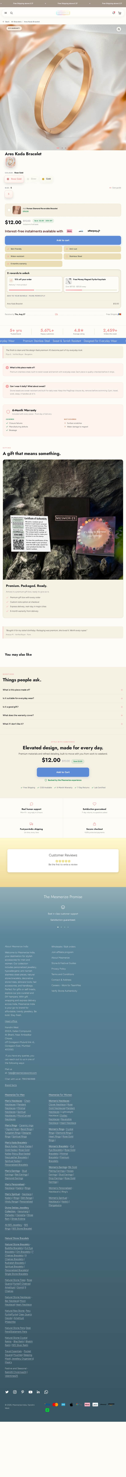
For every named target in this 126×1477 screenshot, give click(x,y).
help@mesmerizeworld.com (22, 1072)
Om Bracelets (23, 1251)
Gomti (20, 1287)
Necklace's (54, 1201)
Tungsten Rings (12, 1132)
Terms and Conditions (62, 974)
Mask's (8, 1362)
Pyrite (16, 1283)
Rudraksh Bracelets (14, 1262)
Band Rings (26, 1129)
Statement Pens (18, 1331)
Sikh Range (26, 1197)
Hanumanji (23, 1211)
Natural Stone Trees (15, 1280)
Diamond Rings (63, 1132)
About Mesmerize (60, 957)
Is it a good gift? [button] (10, 707)
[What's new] (114, 13)
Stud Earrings (66, 1174)
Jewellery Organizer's (22, 1358)
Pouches (17, 1355)
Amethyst (10, 1287)
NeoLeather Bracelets (16, 1157)
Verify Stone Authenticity (64, 990)
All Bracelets (16, 22)
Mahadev (9, 1215)
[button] (5, 13)
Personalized (26, 1201)
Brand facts (11, 1085)
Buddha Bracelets (14, 1248)
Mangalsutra (55, 1205)
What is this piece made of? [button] (16, 690)
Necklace (9, 1188)
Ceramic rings (26, 1125)
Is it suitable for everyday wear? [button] (18, 698)
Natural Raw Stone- (15, 1310)
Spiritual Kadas (12, 1161)
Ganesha (20, 1215)
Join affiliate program (62, 952)
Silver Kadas (25, 1146)
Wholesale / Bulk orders (63, 946)
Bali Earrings (21, 1174)
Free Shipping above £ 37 (12, 3)
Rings (27, 1188)
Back (7, 22)
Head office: (11, 1021)
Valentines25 (11, 1375)
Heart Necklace (68, 1123)
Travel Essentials (13, 1351)
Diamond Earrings (14, 1178)
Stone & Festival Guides (63, 963)
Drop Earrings (56, 1178)
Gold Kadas (11, 1150)
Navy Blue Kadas (21, 1153)
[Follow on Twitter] (7, 1392)
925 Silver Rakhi (20, 1345)
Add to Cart (63, 772)
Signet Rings (12, 1129)
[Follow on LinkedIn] (38, 1392)
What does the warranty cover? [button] (18, 715)
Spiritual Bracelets (14, 1266)
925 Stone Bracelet (22, 1228)
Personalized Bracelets (16, 1164)
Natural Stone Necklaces (18, 1297)
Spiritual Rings (19, 1136)
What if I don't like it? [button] (13, 724)
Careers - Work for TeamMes (66, 985)
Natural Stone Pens (15, 1328)
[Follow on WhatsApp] (46, 1392)
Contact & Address (61, 979)
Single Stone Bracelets (16, 1273)
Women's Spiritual (58, 1197)
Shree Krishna (18, 1218)
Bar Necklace (11, 1300)
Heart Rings (55, 1136)
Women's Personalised (60, 1188)
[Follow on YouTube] (30, 1392)
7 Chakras (25, 1283)
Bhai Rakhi (19, 1341)
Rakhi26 (9, 1372)
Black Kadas (11, 1146)
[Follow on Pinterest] (23, 1392)
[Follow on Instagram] (15, 1392)
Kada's (19, 1188)
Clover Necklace (57, 1104)
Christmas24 (19, 1372)
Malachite (11, 1321)
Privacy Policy (58, 968)
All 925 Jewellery (13, 1224)
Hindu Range (11, 1201)
